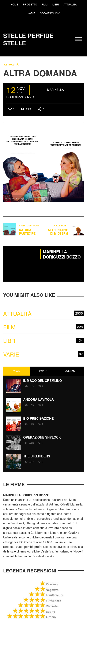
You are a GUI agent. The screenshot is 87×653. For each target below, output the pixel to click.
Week (16, 370)
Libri (43, 341)
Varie (43, 354)
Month (43, 370)
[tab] (16, 371)
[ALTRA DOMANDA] (43, 161)
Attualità (11, 64)
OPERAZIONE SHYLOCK (42, 437)
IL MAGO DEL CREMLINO (42, 380)
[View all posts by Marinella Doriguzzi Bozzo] (39, 90)
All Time (70, 370)
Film (43, 327)
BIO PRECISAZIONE (38, 418)
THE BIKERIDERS (36, 456)
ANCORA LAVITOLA (38, 399)
